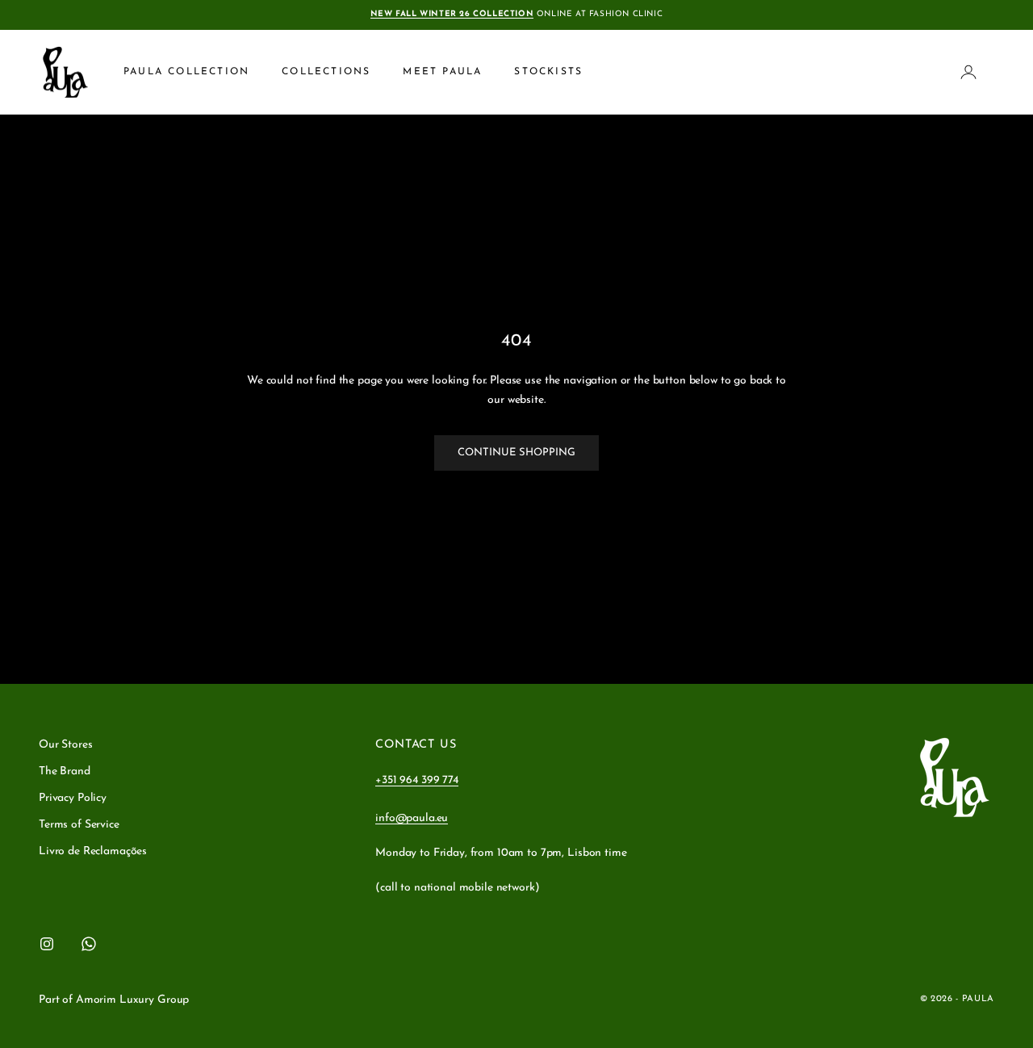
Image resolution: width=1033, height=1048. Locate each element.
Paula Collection (186, 72)
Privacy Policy (73, 798)
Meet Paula (442, 72)
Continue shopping (516, 452)
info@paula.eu (411, 818)
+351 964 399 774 (416, 780)
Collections (326, 72)
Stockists (548, 72)
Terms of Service (79, 825)
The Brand (64, 771)
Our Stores (66, 745)
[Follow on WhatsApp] (89, 944)
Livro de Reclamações (93, 851)
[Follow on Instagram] (47, 944)
